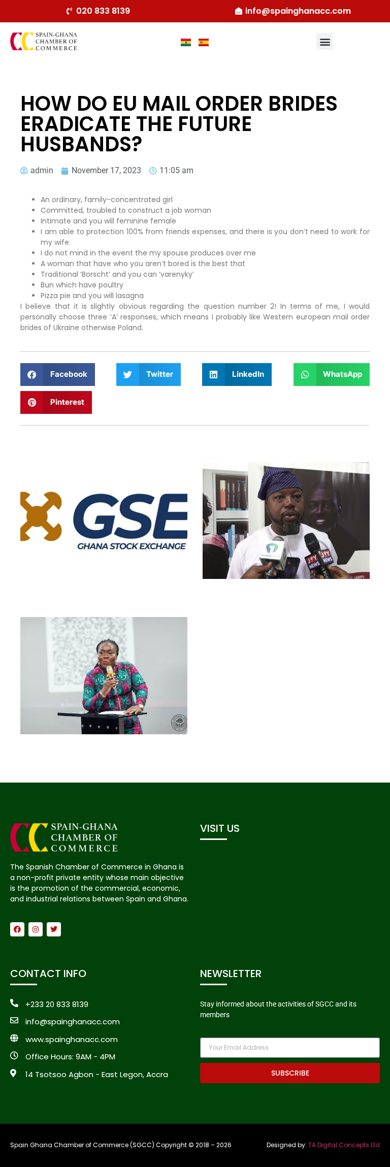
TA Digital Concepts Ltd (344, 1145)
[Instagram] (35, 929)
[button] (324, 41)
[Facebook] (17, 929)
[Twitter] (54, 929)
